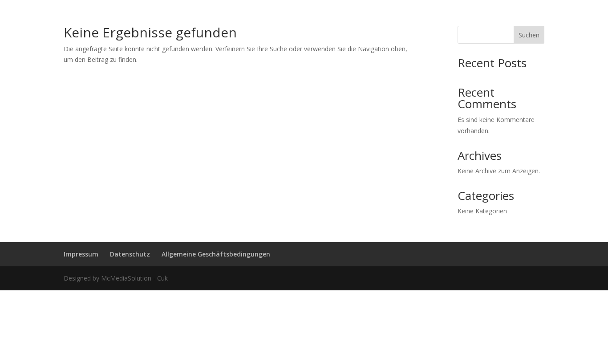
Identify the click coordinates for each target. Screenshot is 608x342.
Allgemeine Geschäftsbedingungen (216, 254)
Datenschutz (130, 254)
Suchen (529, 35)
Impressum (81, 254)
